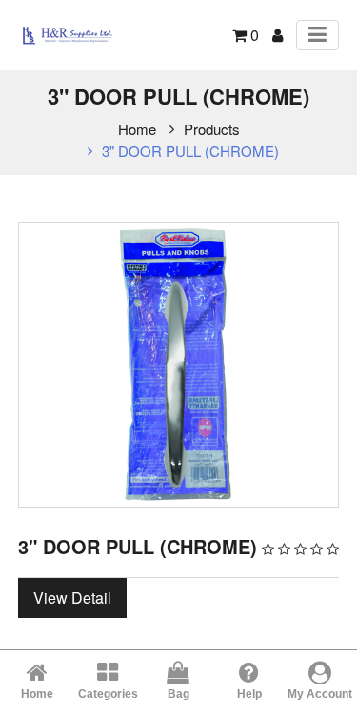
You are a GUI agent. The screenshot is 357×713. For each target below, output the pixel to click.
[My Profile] (277, 35)
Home (137, 129)
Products (212, 129)
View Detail (72, 597)
